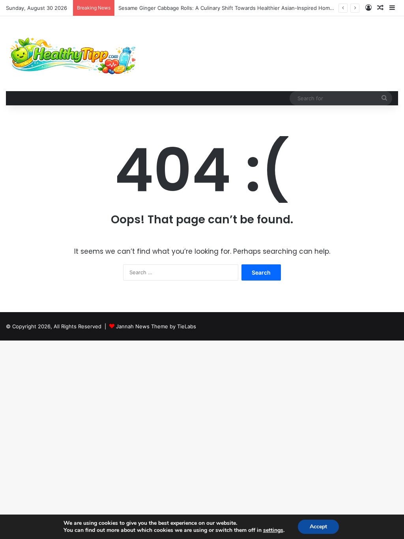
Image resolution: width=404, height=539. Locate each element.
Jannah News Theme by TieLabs (156, 326)
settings (273, 530)
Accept (318, 526)
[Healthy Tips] (72, 53)
